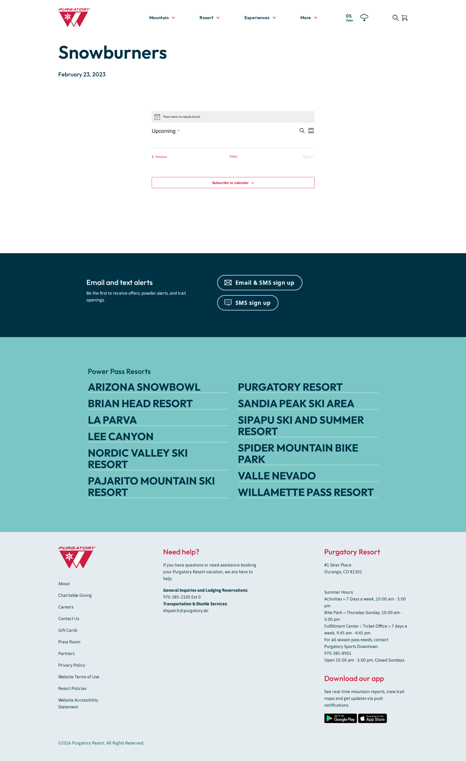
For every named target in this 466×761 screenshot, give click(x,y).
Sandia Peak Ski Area (296, 403)
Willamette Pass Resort (306, 492)
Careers (65, 606)
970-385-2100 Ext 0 (182, 596)
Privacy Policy (71, 665)
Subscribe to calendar (230, 182)
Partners (66, 653)
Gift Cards (67, 630)
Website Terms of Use (78, 676)
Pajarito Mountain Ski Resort (151, 486)
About (64, 583)
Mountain (159, 17)
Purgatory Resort (290, 386)
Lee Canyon (121, 436)
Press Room (69, 641)
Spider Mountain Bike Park (298, 453)
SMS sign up (253, 303)
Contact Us (68, 618)
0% (349, 17)
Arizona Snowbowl (144, 386)
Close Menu (456, 45)
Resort (206, 17)
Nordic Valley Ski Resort (138, 458)
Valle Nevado (277, 475)
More (308, 17)
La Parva (112, 419)
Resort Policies (72, 688)
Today (233, 156)
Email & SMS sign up (265, 282)
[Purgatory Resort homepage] (86, 17)
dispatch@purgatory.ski (185, 610)
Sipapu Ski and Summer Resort (301, 425)
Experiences (257, 17)
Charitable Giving (75, 595)
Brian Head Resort (140, 403)
